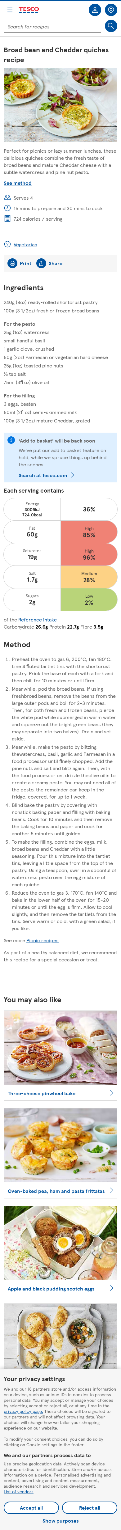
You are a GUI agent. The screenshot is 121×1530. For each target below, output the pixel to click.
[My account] (95, 10)
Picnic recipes (42, 940)
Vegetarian (25, 244)
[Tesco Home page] (29, 10)
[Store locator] (111, 10)
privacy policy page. (23, 1411)
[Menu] (10, 10)
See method (18, 182)
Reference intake (37, 619)
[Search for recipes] (111, 26)
